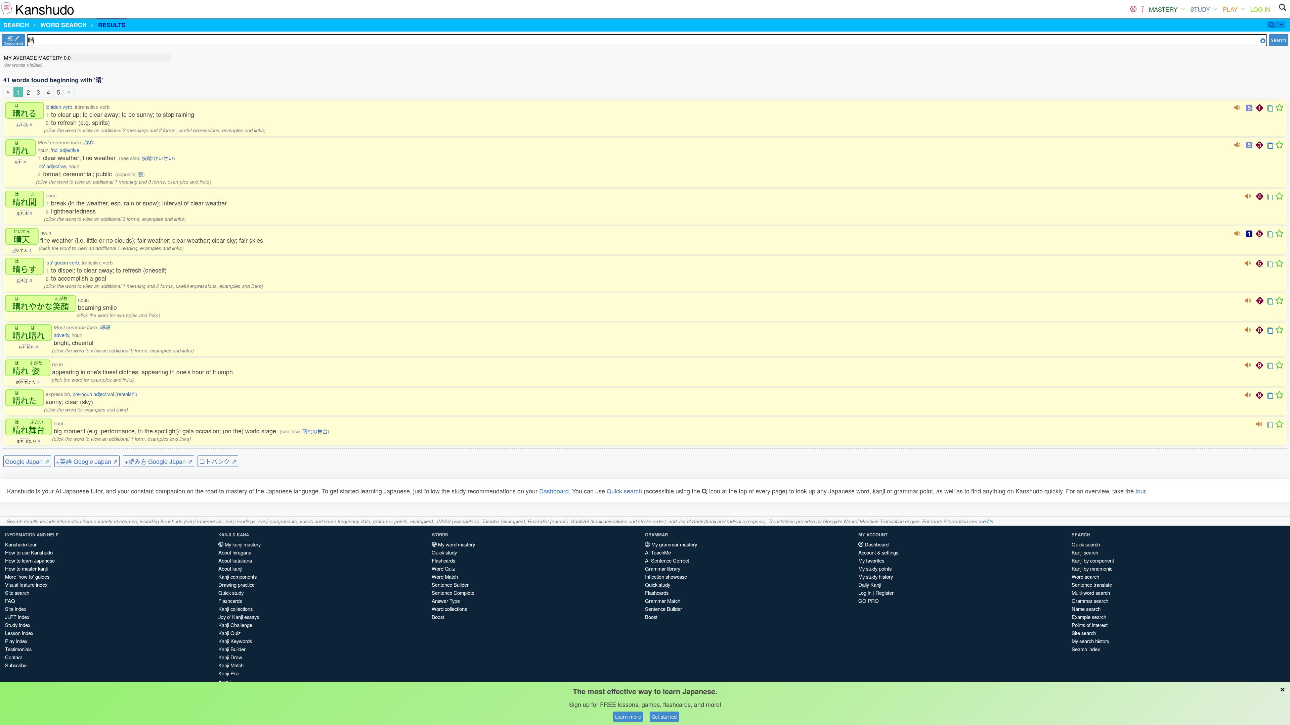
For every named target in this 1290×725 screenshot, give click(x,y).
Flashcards (230, 600)
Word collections (449, 608)
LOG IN (1260, 9)
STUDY (1200, 9)
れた (24, 397)
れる (24, 110)
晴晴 (105, 327)
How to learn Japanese (30, 560)
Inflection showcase (666, 576)
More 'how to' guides (27, 576)
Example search (1089, 616)
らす (24, 266)
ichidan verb (59, 106)
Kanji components (237, 576)
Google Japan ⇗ (27, 461)
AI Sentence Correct (667, 560)
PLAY (1230, 9)
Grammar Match (662, 600)
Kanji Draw (230, 657)
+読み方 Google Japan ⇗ (158, 461)
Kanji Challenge (235, 624)
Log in (864, 592)
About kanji (230, 568)
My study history (875, 576)
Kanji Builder (232, 648)
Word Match (445, 576)
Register (884, 592)
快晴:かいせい (157, 157)
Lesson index (19, 632)
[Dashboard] (1133, 9)
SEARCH (16, 24)
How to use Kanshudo (29, 552)
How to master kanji (26, 568)
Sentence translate (1092, 584)
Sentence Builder (450, 584)
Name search (1086, 608)
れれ (28, 332)
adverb (61, 334)
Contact (13, 657)
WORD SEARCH (63, 24)
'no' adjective (65, 149)
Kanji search (1085, 552)
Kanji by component (1093, 560)
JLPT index (17, 616)
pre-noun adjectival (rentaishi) (105, 393)
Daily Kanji (869, 584)
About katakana (235, 560)
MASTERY (1163, 9)
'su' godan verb (62, 262)
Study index (17, 624)
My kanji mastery (242, 544)
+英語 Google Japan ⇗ (87, 461)
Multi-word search (1091, 592)
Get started (664, 717)
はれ (89, 142)
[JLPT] (1142, 9)
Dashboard (554, 490)
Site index (15, 608)
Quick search (624, 490)
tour (1140, 490)
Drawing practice (236, 584)
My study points (875, 568)
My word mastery (456, 544)
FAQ (10, 600)
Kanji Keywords (235, 640)
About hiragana (234, 552)
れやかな (40, 303)
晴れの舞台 (315, 431)
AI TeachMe (658, 552)
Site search (17, 592)
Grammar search (1090, 600)
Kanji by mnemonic (1092, 568)
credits (986, 521)
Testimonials (18, 648)
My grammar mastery (673, 544)
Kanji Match (231, 665)
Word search (1085, 576)
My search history (1090, 640)
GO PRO (868, 600)
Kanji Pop (228, 673)
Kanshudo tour (21, 544)
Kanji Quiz (229, 632)
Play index (16, 640)
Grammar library (662, 568)
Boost (438, 616)
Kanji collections (235, 608)
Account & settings (878, 552)
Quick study (231, 592)
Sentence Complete (453, 592)
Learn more (628, 717)
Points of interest (1090, 624)
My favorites (871, 560)
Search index (1086, 648)
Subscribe (16, 665)
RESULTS (112, 24)
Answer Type (446, 600)
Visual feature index (26, 584)
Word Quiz (443, 568)
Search (1278, 40)
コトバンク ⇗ (217, 461)
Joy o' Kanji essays (238, 616)
